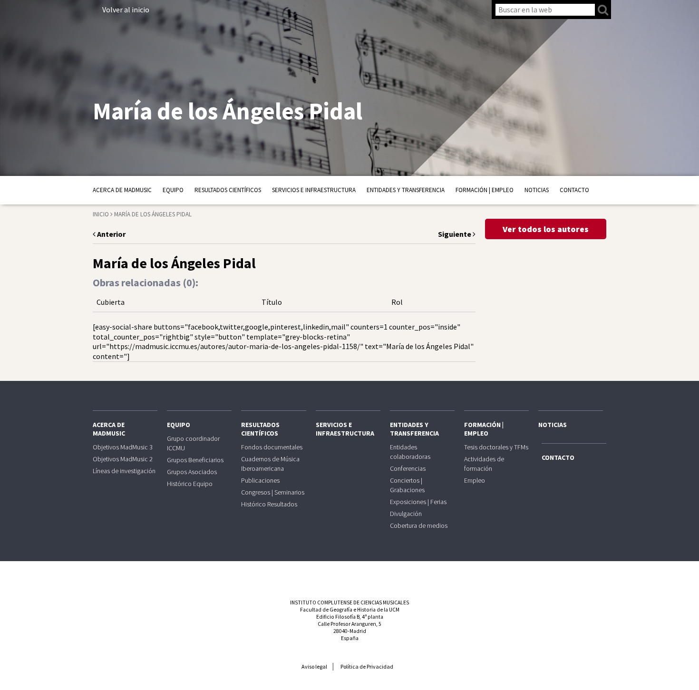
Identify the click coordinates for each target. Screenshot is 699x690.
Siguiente (455, 234)
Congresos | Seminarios (272, 492)
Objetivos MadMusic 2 (123, 459)
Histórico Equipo (190, 483)
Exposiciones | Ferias (418, 501)
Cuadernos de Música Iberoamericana (270, 464)
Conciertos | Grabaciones (407, 485)
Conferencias (408, 468)
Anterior (111, 234)
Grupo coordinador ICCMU (193, 443)
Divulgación (406, 513)
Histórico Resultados (269, 504)
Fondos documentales (271, 447)
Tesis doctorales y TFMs (496, 447)
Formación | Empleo (485, 190)
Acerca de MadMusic (122, 190)
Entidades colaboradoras (410, 452)
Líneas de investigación (124, 470)
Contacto (574, 190)
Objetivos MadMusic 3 (123, 447)
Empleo (474, 480)
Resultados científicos (227, 190)
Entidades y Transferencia (406, 190)
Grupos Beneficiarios (195, 460)
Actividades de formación (484, 464)
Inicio (101, 214)
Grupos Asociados (192, 471)
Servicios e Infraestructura (314, 190)
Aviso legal (314, 666)
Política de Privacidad (366, 666)
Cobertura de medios (418, 525)
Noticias (536, 190)
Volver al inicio (125, 9)
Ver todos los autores (546, 229)
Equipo (173, 190)
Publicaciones (260, 480)
